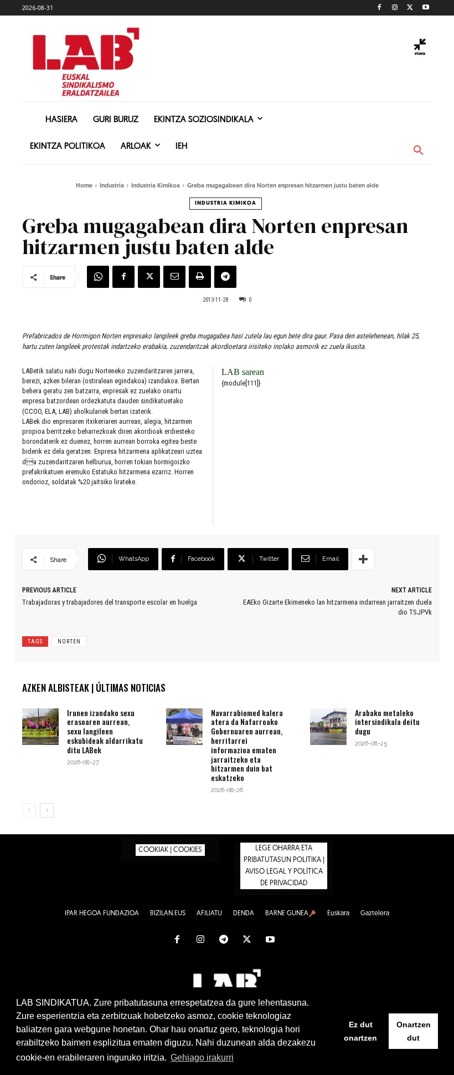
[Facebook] (379, 8)
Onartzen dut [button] (413, 1031)
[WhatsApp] (98, 277)
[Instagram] (395, 8)
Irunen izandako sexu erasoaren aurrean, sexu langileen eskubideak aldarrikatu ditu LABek (105, 731)
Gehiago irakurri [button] (202, 1057)
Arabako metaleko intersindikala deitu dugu (387, 722)
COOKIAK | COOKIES (170, 850)
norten (69, 641)
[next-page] (47, 810)
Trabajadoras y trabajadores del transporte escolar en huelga (109, 602)
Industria (112, 186)
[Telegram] (225, 277)
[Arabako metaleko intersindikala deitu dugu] (328, 726)
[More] (363, 559)
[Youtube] (425, 8)
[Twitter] (410, 8)
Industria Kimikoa (155, 186)
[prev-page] (29, 810)
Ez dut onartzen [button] (360, 1031)
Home (84, 186)
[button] (418, 151)
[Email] (174, 277)
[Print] (200, 277)
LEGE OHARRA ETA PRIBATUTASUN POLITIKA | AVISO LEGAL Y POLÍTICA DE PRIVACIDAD (284, 866)
